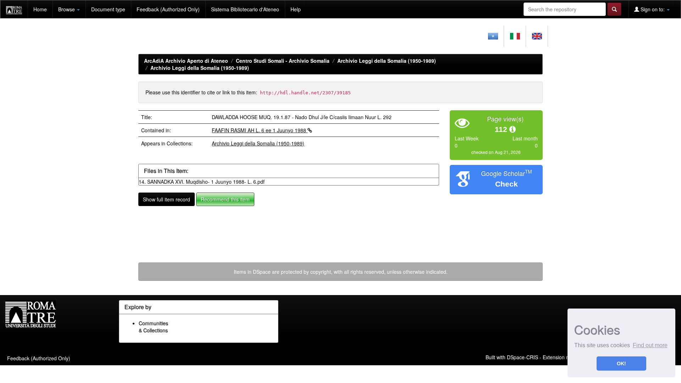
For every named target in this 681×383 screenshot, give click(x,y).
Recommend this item (225, 199)
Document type (108, 9)
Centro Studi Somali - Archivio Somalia (283, 60)
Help (295, 9)
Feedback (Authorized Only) (168, 9)
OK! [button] (621, 363)
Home (40, 9)
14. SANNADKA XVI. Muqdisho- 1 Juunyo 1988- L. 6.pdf (202, 181)
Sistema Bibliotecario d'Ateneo (245, 9)
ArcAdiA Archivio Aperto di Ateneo (186, 60)
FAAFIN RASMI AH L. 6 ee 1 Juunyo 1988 (260, 130)
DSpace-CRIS (522, 356)
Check (506, 184)
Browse (67, 9)
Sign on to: (652, 9)
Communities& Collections (153, 327)
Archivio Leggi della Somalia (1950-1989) (386, 60)
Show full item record (166, 199)
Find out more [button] (650, 345)
